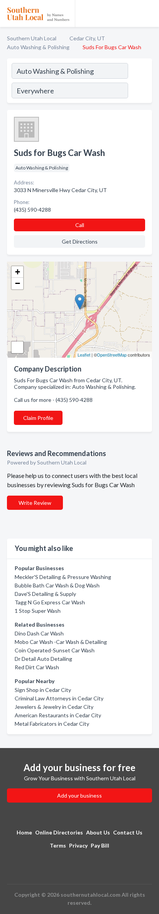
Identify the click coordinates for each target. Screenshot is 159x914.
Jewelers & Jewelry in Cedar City (54, 706)
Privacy (78, 845)
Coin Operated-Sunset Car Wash (55, 650)
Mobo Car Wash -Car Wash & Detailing (61, 642)
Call (79, 225)
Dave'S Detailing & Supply (45, 594)
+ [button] (17, 272)
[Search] (139, 81)
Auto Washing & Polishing (38, 47)
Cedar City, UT (87, 38)
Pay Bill (100, 845)
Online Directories (59, 832)
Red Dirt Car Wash (37, 667)
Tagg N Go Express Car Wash (50, 602)
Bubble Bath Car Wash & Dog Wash (57, 585)
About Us (98, 832)
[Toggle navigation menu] (148, 13)
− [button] (17, 283)
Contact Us (127, 832)
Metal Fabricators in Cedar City (52, 723)
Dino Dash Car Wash (39, 633)
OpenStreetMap (112, 355)
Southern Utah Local (31, 38)
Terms (58, 845)
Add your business (79, 795)
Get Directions (80, 241)
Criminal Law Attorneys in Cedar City (59, 698)
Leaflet (84, 355)
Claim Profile (38, 418)
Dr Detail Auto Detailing (43, 658)
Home (24, 832)
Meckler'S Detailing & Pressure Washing (63, 577)
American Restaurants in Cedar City (58, 715)
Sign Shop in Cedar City (43, 690)
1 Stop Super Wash (38, 610)
